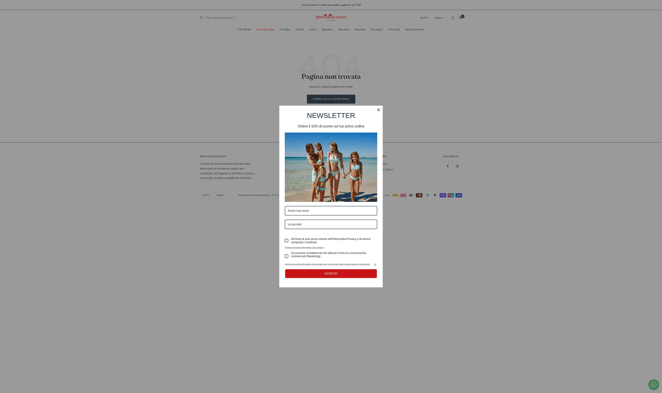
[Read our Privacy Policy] (375, 265)
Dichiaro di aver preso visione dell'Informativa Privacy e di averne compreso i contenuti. (331, 241)
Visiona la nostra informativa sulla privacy (304, 247)
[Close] (378, 110)
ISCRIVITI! (331, 273)
